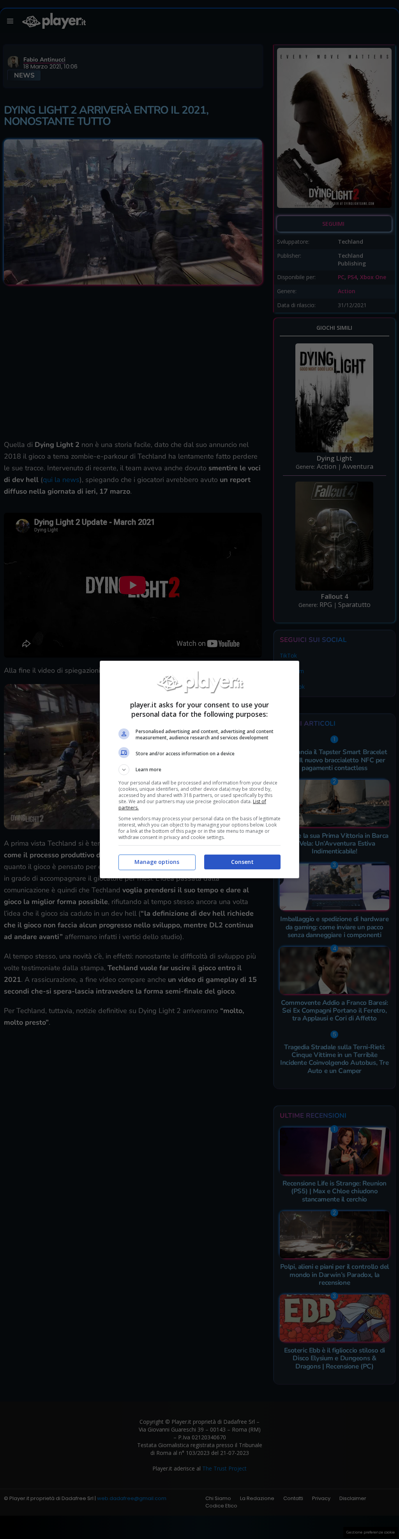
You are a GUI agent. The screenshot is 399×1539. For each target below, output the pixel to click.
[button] (199, 769)
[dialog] (199, 769)
